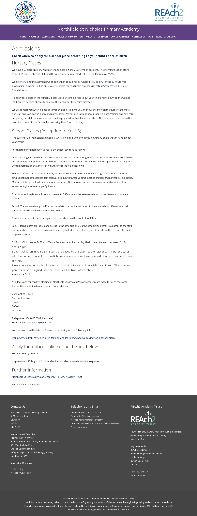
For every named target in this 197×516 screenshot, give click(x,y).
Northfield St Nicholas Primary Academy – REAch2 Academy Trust (47, 376)
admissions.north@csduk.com (35, 322)
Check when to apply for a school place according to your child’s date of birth (69, 56)
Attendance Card (21, 274)
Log (132, 498)
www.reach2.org (138, 439)
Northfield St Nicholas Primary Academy (99, 28)
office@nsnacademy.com (88, 416)
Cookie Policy (17, 469)
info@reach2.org (144, 475)
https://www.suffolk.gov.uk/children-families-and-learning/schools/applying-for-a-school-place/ (64, 337)
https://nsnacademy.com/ (91, 419)
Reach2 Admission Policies (26, 384)
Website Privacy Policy (21, 472)
